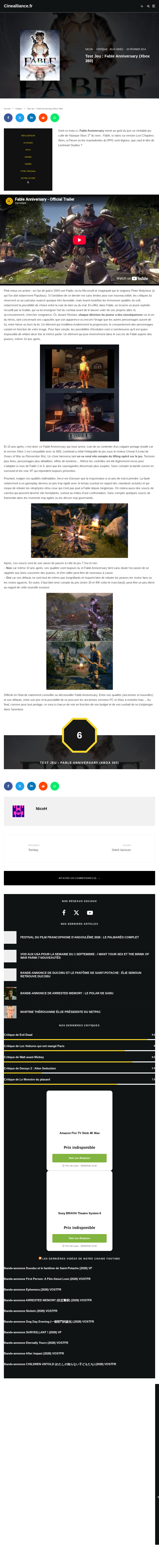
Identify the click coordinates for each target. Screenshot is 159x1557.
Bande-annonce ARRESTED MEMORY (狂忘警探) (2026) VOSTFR (48, 1300)
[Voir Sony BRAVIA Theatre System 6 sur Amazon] (79, 1191)
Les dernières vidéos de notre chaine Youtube (81, 1258)
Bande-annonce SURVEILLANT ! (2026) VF (32, 1332)
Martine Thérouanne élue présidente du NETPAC (60, 1011)
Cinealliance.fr (18, 6)
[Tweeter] (20, 117)
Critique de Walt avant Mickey (24, 1057)
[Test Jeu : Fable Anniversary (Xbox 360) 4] (79, 530)
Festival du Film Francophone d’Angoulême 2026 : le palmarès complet (79, 937)
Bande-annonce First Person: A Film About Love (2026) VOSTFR (47, 1278)
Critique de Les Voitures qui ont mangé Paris (34, 1046)
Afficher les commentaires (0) (78, 878)
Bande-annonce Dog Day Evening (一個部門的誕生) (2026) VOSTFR (49, 1321)
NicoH (89, 49)
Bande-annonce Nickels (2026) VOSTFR (30, 1311)
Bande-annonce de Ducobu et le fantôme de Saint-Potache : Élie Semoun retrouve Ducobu (80, 974)
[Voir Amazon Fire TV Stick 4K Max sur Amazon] (79, 1110)
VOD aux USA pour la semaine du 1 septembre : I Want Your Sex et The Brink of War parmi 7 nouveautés (84, 955)
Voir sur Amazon (79, 1157)
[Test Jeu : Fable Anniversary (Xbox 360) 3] (79, 392)
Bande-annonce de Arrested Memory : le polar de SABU (66, 993)
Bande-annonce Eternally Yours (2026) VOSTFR (36, 1342)
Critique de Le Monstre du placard (27, 1079)
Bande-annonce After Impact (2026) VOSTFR (34, 1353)
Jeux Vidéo (116, 49)
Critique (101, 49)
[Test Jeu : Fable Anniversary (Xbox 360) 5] (79, 641)
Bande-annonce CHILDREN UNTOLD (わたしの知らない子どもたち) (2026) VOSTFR (60, 1364)
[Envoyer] (43, 117)
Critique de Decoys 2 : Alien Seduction (30, 1068)
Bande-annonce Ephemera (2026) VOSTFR (32, 1289)
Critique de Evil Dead (18, 1034)
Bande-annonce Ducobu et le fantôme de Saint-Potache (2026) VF (48, 1268)
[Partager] (8, 117)
